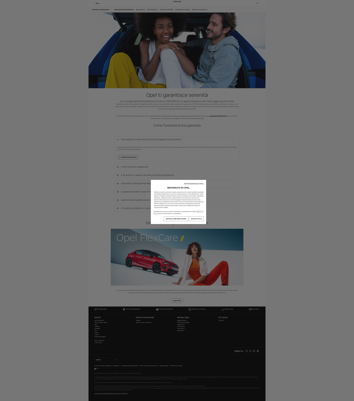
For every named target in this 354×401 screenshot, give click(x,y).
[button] (194, 183)
